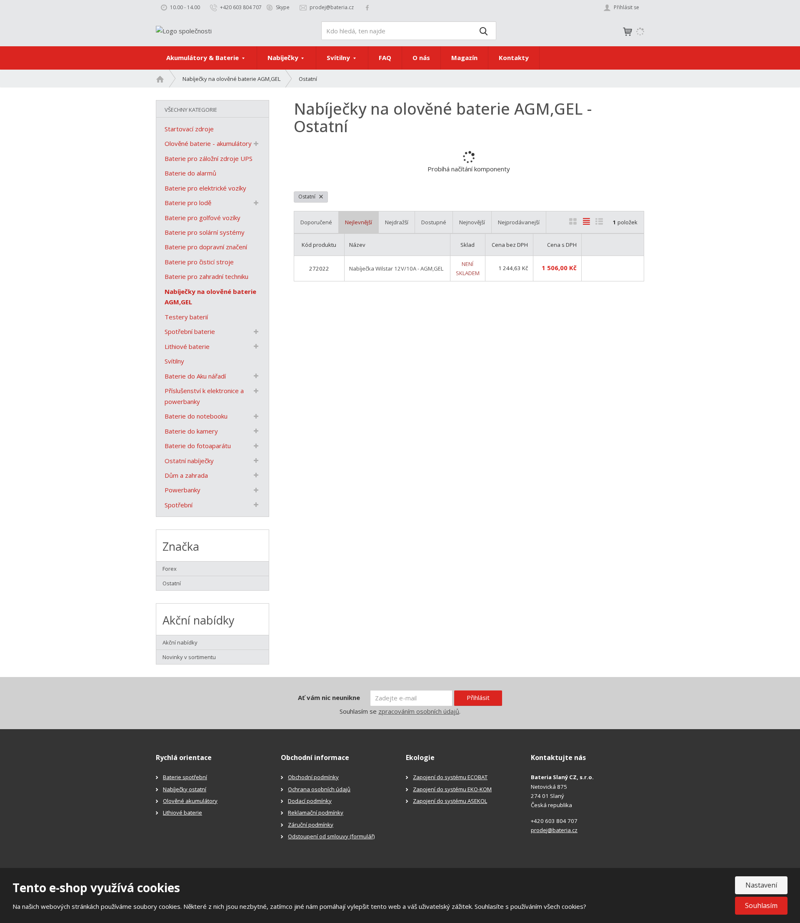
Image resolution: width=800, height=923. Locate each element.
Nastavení (761, 885)
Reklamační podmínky (315, 812)
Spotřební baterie (190, 331)
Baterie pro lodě (188, 202)
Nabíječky (284, 57)
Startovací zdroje (189, 129)
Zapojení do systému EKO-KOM (452, 789)
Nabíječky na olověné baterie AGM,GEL (210, 296)
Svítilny (339, 57)
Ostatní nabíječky (189, 460)
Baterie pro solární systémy (205, 232)
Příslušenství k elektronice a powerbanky (204, 396)
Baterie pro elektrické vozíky (205, 188)
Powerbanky (182, 490)
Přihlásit (478, 697)
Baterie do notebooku (196, 416)
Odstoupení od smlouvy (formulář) (331, 836)
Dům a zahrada (186, 475)
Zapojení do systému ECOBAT (450, 777)
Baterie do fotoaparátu (198, 445)
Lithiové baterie (187, 346)
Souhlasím (761, 905)
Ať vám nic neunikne (329, 697)
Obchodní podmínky (313, 777)
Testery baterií (186, 317)
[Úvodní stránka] (184, 30)
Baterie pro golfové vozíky (202, 217)
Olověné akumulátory (190, 801)
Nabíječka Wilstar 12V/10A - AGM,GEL (396, 268)
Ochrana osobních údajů (319, 789)
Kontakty (514, 57)
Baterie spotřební (185, 777)
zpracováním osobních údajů (418, 711)
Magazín (464, 57)
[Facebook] (367, 7)
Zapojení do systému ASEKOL (450, 801)
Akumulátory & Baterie (203, 57)
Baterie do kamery (191, 431)
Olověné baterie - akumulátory (208, 143)
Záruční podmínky (310, 824)
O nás (421, 57)
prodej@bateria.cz (554, 830)
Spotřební (178, 505)
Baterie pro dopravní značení (206, 247)
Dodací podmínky (310, 801)
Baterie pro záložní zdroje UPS (208, 158)
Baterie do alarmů (190, 173)
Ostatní (307, 196)
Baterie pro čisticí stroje (199, 262)
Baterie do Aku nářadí (195, 376)
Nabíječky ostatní (184, 789)
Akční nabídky (180, 642)
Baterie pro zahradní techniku (206, 276)
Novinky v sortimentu (189, 657)
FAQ (385, 57)
